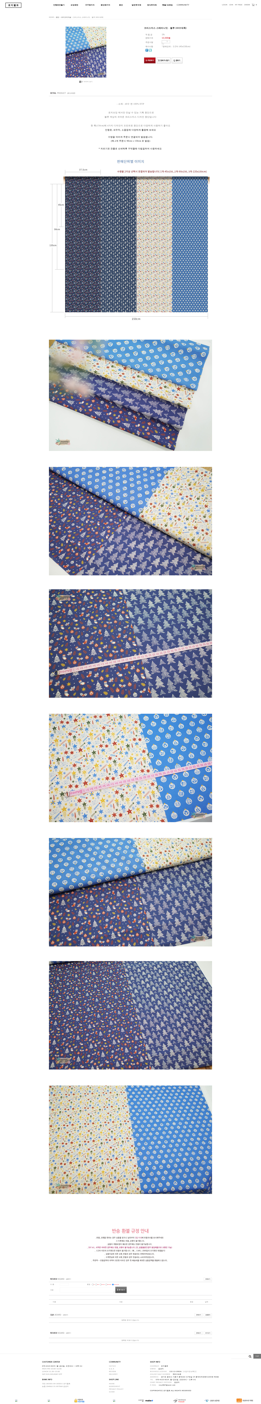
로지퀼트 (13, 5)
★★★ (103, 1284)
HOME (112, 1383)
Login (224, 5)
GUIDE (112, 1392)
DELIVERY (113, 1374)
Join (231, 5)
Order (247, 5)
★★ (98, 1284)
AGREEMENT (114, 1386)
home (51, 17)
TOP (257, 1356)
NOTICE (112, 1366)
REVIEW (112, 1371)
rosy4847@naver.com (167, 1385)
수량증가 (163, 43)
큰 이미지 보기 (87, 81)
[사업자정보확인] (190, 1371)
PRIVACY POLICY (116, 1389)
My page (238, 5)
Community (183, 5)
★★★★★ (116, 1284)
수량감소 (163, 44)
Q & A (111, 1369)
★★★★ (109, 1284)
